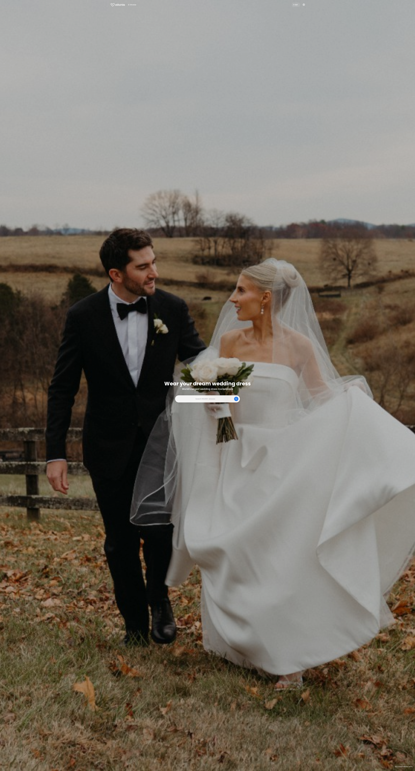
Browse (133, 5)
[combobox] (207, 398)
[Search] (236, 399)
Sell (296, 5)
